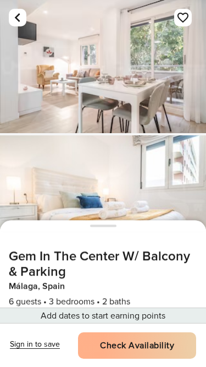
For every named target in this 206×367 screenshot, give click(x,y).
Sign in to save (35, 344)
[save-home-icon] (183, 17)
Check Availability (137, 345)
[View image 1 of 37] (103, 66)
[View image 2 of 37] (103, 202)
